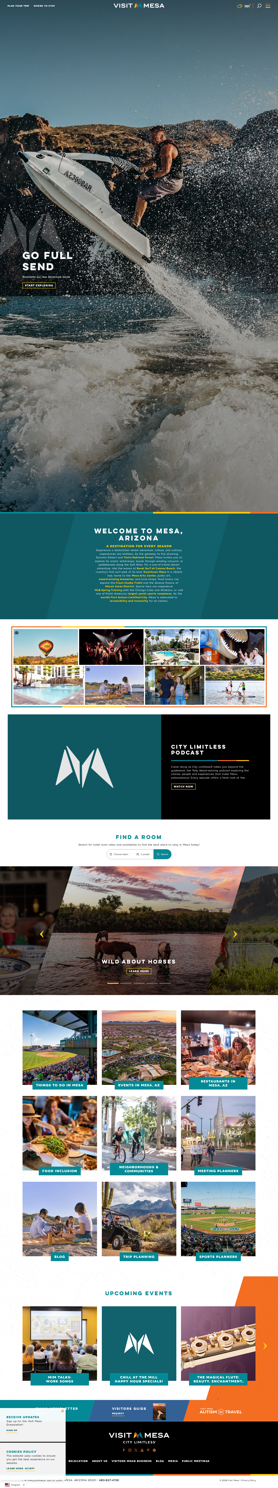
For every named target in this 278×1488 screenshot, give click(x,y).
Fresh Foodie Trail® (129, 582)
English (15, 1485)
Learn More (139, 971)
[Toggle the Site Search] (259, 5)
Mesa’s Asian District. (120, 586)
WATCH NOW (183, 786)
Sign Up (11, 1430)
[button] (139, 930)
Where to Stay (44, 6)
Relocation (78, 1461)
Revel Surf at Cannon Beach (156, 568)
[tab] (113, 983)
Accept (30, 1468)
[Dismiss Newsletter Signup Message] (62, 1411)
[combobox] (15, 1485)
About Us (100, 1461)
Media (173, 1461)
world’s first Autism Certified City (124, 597)
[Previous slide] (13, 1346)
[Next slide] (235, 934)
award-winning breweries (116, 579)
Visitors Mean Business (132, 1461)
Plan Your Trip (18, 6)
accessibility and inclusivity (129, 600)
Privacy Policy (248, 1480)
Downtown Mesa (155, 572)
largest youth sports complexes (150, 593)
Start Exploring (39, 285)
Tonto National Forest (139, 557)
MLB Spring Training (108, 590)
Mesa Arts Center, (144, 575)
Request (118, 1413)
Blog (160, 1461)
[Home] (139, 6)
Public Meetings (196, 1461)
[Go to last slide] (42, 934)
